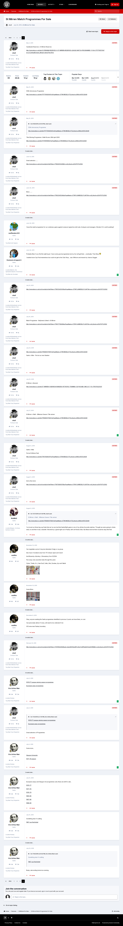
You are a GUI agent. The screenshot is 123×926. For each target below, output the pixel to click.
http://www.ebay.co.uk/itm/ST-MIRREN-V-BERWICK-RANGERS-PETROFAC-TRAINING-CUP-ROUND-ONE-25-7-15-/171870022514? (64, 386)
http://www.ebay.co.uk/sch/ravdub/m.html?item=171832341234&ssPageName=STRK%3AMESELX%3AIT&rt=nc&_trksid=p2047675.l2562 (66, 195)
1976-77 (28, 785)
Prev (10, 37)
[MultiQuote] (27, 67)
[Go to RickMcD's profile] (14, 511)
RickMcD (14, 518)
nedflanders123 (14, 233)
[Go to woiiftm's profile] (14, 548)
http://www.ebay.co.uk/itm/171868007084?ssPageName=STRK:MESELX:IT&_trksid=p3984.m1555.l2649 (56, 418)
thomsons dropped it (14, 260)
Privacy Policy (8, 922)
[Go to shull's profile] (7, 25)
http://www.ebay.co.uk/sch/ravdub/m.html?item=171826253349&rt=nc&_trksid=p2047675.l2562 (54, 164)
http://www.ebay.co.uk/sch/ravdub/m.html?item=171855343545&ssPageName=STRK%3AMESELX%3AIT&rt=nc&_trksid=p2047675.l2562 (66, 289)
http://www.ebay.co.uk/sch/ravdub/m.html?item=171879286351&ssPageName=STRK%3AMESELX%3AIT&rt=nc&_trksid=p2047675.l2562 (66, 484)
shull (10, 25)
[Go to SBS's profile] (49, 78)
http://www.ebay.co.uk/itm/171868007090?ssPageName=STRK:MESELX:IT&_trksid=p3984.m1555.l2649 (56, 352)
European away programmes (34, 686)
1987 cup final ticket (32, 822)
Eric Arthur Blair (14, 688)
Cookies (25, 922)
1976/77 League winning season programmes (39, 682)
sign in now (45, 891)
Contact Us (17, 922)
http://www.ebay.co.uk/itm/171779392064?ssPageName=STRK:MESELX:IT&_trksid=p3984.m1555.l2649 (56, 94)
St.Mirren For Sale (29, 25)
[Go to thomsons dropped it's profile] (14, 253)
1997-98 (28, 799)
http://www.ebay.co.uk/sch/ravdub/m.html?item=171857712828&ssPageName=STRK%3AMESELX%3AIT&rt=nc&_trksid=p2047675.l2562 (66, 324)
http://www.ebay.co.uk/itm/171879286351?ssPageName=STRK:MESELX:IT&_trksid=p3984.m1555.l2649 (56, 456)
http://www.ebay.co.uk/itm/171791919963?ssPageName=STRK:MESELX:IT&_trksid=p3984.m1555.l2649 (56, 141)
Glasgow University (32, 755)
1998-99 (28, 803)
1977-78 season (31, 759)
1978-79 (28, 792)
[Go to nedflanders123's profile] (14, 226)
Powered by (110, 922)
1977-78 (28, 789)
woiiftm (14, 555)
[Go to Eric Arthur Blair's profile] (53, 78)
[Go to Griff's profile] (58, 78)
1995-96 (28, 796)
